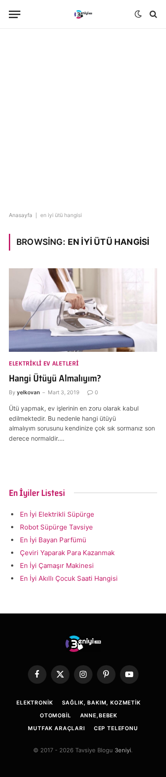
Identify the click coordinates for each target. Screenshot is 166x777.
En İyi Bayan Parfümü (53, 540)
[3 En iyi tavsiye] (83, 14)
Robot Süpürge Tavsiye (56, 527)
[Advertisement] (83, 120)
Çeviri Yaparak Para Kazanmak (67, 552)
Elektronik (34, 702)
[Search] (152, 14)
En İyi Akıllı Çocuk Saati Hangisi (69, 578)
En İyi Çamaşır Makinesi (57, 565)
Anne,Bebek (98, 715)
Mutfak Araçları (56, 728)
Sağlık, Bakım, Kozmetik (101, 702)
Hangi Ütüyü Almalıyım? (55, 378)
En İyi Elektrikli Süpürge (57, 514)
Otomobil (55, 715)
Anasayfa (20, 215)
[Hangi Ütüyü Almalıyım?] (83, 309)
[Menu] (14, 14)
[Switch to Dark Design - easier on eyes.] (138, 14)
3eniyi (123, 750)
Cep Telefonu (116, 728)
